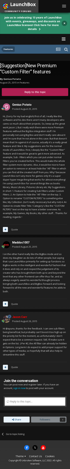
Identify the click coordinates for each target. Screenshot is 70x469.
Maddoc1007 (20, 242)
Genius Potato (12, 79)
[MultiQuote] (5, 229)
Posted (24, 109)
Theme (19, 456)
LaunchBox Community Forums (27, 39)
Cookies (50, 456)
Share (17, 419)
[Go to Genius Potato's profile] (6, 107)
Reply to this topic (35, 92)
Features (24, 82)
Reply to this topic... (20, 401)
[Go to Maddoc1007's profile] (6, 244)
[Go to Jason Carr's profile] (6, 319)
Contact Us (35, 456)
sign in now (19, 388)
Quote (14, 229)
